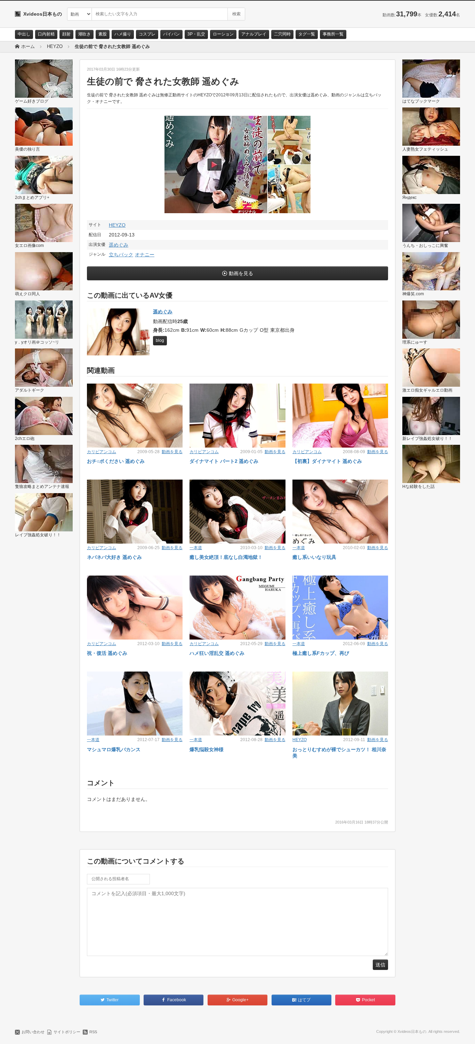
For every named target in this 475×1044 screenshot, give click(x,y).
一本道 (196, 547)
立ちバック (121, 254)
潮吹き (84, 34)
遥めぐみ (118, 245)
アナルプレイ (253, 34)
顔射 (66, 34)
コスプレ (147, 34)
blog (160, 340)
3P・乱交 (196, 34)
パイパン (171, 34)
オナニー (144, 254)
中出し (24, 34)
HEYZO (117, 225)
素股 (102, 34)
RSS (93, 1032)
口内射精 (46, 34)
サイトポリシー (67, 1032)
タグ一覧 (306, 34)
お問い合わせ (33, 1032)
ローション (223, 34)
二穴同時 (282, 34)
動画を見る (241, 273)
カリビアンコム (101, 451)
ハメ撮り (122, 34)
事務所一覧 (333, 34)
